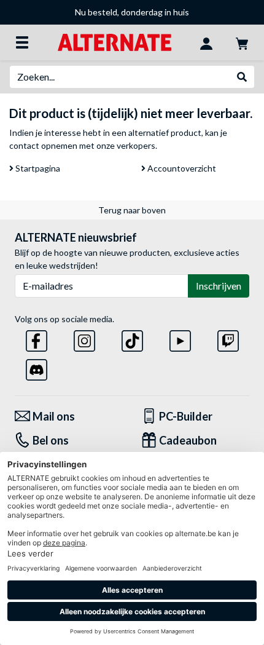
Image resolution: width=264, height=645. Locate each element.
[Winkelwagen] (242, 42)
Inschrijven (218, 285)
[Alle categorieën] (22, 42)
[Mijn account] (206, 42)
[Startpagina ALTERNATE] (114, 41)
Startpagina (37, 168)
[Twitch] (228, 338)
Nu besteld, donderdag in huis (132, 12)
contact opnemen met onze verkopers (82, 145)
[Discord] (36, 367)
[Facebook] (36, 338)
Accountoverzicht (181, 168)
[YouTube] (180, 338)
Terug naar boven (132, 210)
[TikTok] (132, 338)
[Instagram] (84, 338)
